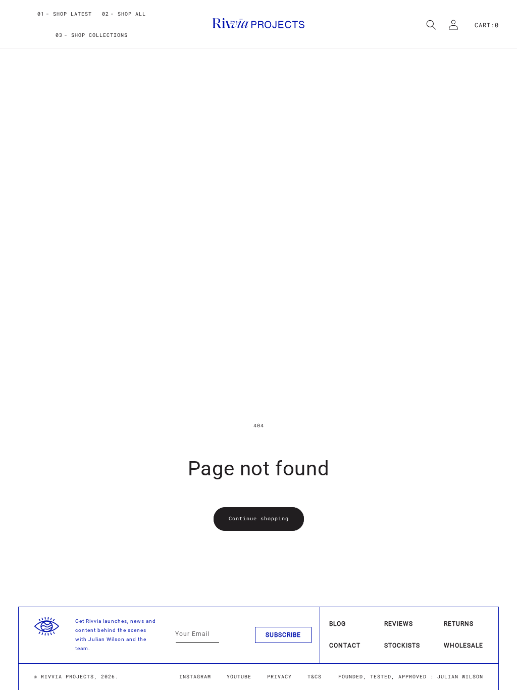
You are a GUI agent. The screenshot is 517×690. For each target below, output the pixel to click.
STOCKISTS (402, 645)
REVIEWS (398, 623)
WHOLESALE (463, 645)
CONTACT (344, 645)
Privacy (279, 676)
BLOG (337, 623)
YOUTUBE (239, 676)
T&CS (314, 676)
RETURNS (459, 623)
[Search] (431, 25)
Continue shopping (259, 518)
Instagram (195, 676)
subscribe (283, 634)
